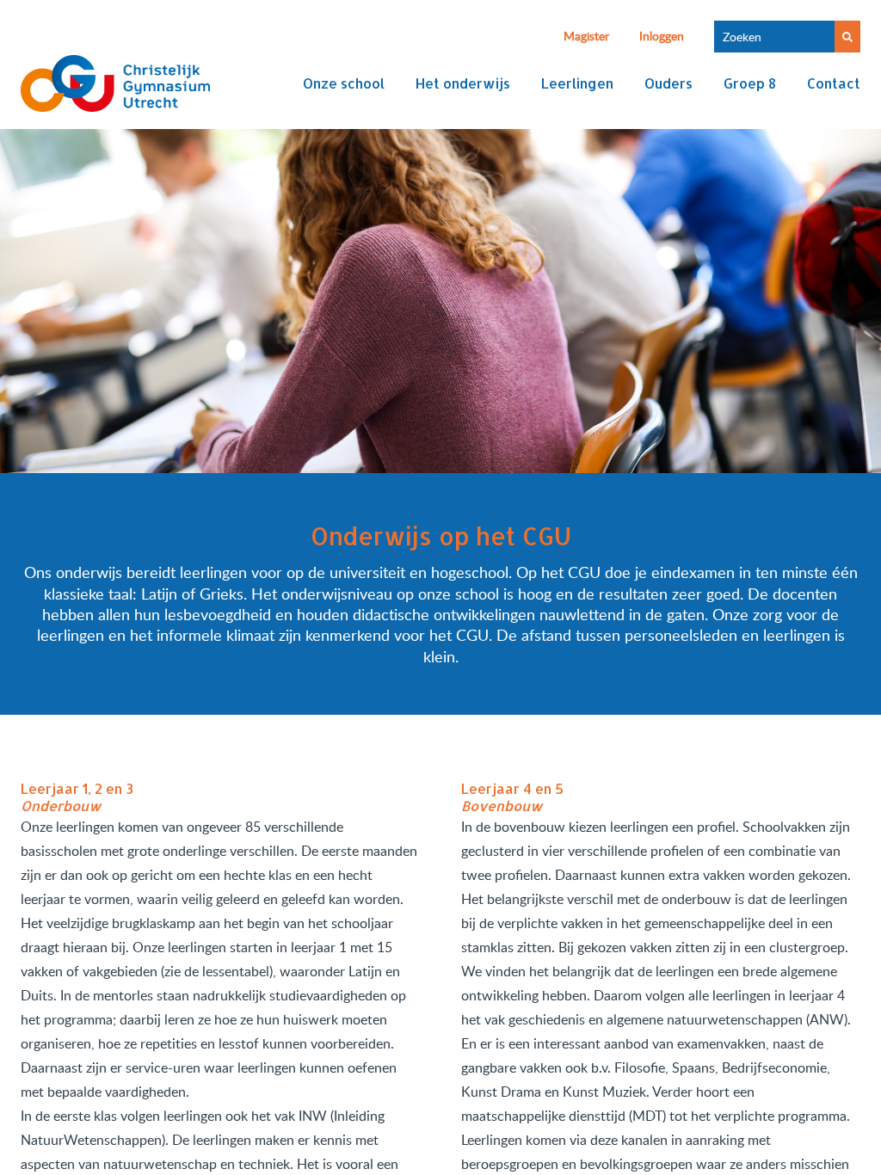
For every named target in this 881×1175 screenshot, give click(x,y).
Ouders (668, 83)
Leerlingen (577, 83)
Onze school (344, 83)
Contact (833, 83)
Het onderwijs (463, 83)
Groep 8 (750, 83)
